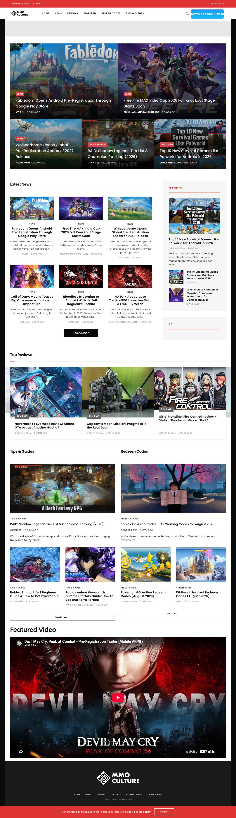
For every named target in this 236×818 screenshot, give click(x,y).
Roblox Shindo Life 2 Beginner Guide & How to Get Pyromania (34, 594)
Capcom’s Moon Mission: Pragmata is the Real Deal (116, 425)
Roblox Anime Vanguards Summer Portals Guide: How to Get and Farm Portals (89, 596)
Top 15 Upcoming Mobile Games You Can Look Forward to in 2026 (202, 275)
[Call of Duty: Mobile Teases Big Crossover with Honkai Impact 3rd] (32, 276)
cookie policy (142, 812)
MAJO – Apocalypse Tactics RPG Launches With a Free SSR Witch (130, 300)
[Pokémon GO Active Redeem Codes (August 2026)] (146, 564)
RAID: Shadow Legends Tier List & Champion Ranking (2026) (57, 524)
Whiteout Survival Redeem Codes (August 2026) (197, 594)
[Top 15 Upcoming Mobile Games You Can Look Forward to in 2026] (176, 277)
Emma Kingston (170, 162)
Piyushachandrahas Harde (141, 112)
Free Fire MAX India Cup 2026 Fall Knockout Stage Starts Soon (81, 232)
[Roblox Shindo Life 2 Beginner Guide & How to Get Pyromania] (35, 564)
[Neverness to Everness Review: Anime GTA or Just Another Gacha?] (46, 392)
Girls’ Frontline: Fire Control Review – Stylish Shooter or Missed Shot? (188, 418)
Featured (90, 13)
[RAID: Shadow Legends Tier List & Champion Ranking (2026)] (62, 488)
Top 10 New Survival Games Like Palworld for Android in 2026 (194, 241)
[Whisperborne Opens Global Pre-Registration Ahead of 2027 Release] (130, 208)
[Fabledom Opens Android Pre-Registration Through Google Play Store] (64, 81)
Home (45, 13)
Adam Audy (23, 162)
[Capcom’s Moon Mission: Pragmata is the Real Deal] (118, 392)
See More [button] (61, 617)
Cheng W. (94, 162)
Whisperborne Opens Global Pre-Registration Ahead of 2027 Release (45, 150)
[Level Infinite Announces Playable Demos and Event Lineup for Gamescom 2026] (176, 295)
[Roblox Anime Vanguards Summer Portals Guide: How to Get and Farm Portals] (90, 564)
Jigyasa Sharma (23, 432)
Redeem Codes (110, 13)
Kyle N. (20, 112)
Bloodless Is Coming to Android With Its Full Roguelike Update (81, 300)
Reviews (72, 13)
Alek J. (179, 601)
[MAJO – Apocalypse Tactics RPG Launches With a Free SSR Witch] (130, 276)
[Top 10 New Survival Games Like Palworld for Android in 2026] (194, 216)
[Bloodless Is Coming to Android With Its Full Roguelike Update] (81, 276)
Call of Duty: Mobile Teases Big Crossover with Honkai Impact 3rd (32, 300)
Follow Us (216, 3)
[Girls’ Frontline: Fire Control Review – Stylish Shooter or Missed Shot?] (190, 388)
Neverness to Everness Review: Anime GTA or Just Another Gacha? (44, 425)
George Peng (16, 601)
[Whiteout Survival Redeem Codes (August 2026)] (201, 564)
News (58, 13)
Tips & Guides (135, 13)
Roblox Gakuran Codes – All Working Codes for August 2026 (167, 524)
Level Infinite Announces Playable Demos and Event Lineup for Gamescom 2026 (202, 295)
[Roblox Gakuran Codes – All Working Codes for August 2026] (173, 488)
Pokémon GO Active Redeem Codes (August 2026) (143, 594)
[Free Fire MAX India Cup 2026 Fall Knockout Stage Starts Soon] (172, 81)
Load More (81, 333)
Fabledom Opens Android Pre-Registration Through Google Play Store (32, 232)
